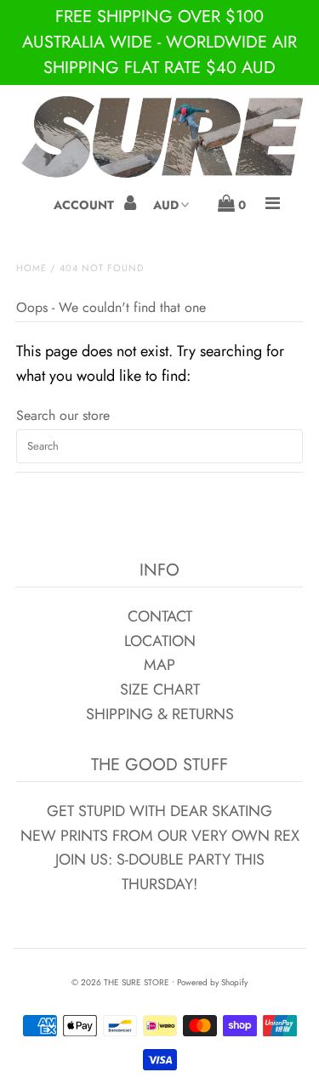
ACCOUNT (85, 204)
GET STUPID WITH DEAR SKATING (159, 811)
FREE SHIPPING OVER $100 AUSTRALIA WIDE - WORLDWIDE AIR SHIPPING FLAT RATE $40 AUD (159, 42)
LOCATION (160, 641)
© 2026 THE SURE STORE (120, 982)
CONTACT (160, 616)
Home (31, 268)
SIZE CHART (160, 689)
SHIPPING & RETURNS (160, 714)
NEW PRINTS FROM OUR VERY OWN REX (159, 836)
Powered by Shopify (212, 982)
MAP (159, 665)
